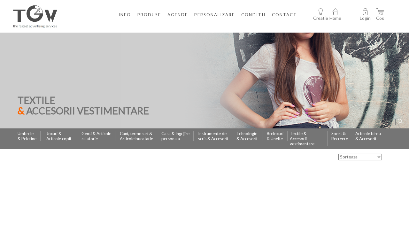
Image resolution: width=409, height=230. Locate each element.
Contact (284, 14)
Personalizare (214, 14)
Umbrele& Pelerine (27, 136)
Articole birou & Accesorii (368, 136)
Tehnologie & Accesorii (246, 136)
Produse (149, 14)
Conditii (253, 14)
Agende (177, 14)
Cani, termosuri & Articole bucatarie (136, 136)
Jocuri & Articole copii (58, 136)
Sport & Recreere (339, 136)
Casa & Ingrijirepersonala (175, 136)
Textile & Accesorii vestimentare (302, 138)
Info (125, 14)
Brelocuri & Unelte (275, 136)
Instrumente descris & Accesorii (213, 136)
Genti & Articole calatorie (96, 136)
